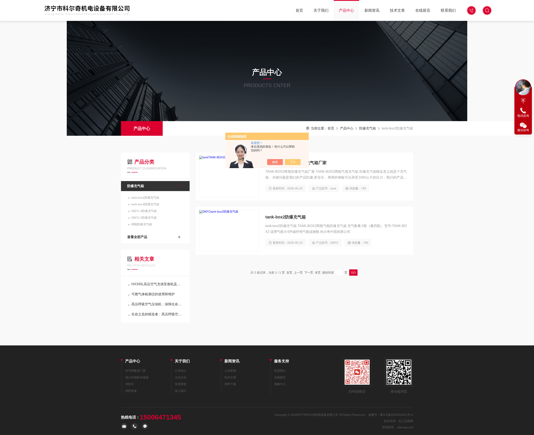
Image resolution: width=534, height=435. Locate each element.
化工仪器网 (405, 421)
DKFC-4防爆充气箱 (144, 211)
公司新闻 (230, 370)
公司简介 (180, 370)
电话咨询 (523, 115)
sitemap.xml (405, 427)
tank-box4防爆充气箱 (145, 204)
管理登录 (388, 427)
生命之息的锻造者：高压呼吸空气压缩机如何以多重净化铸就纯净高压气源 (157, 314)
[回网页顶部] (523, 101)
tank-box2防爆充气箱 (145, 197)
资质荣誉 (180, 384)
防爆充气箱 (367, 128)
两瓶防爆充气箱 (141, 224)
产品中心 (346, 10)
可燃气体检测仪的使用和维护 (153, 294)
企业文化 (180, 377)
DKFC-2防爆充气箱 (144, 217)
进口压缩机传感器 (137, 377)
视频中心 (280, 384)
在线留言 (422, 10)
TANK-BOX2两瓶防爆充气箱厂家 (296, 162)
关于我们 (321, 10)
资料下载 (230, 384)
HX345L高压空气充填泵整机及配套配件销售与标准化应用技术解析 (157, 284)
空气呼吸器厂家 (135, 370)
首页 (299, 10)
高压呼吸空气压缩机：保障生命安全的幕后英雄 (157, 304)
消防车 (129, 384)
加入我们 (180, 390)
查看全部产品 (137, 237)
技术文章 (397, 10)
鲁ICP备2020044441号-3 (396, 414)
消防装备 (131, 390)
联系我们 (448, 10)
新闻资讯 (371, 10)
